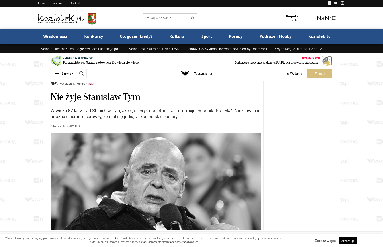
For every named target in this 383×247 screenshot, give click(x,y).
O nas (41, 3)
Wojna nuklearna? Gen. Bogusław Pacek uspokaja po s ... (82, 49)
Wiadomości (55, 36)
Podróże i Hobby (276, 36)
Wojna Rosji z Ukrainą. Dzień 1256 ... (155, 49)
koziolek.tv (319, 36)
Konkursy (93, 36)
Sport (206, 36)
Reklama (58, 3)
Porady (236, 36)
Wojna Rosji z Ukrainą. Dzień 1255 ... (302, 49)
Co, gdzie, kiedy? (136, 36)
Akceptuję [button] (347, 241)
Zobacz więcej (326, 240)
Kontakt (75, 3)
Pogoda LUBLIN (309, 18)
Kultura (177, 36)
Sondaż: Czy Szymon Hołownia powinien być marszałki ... (229, 49)
